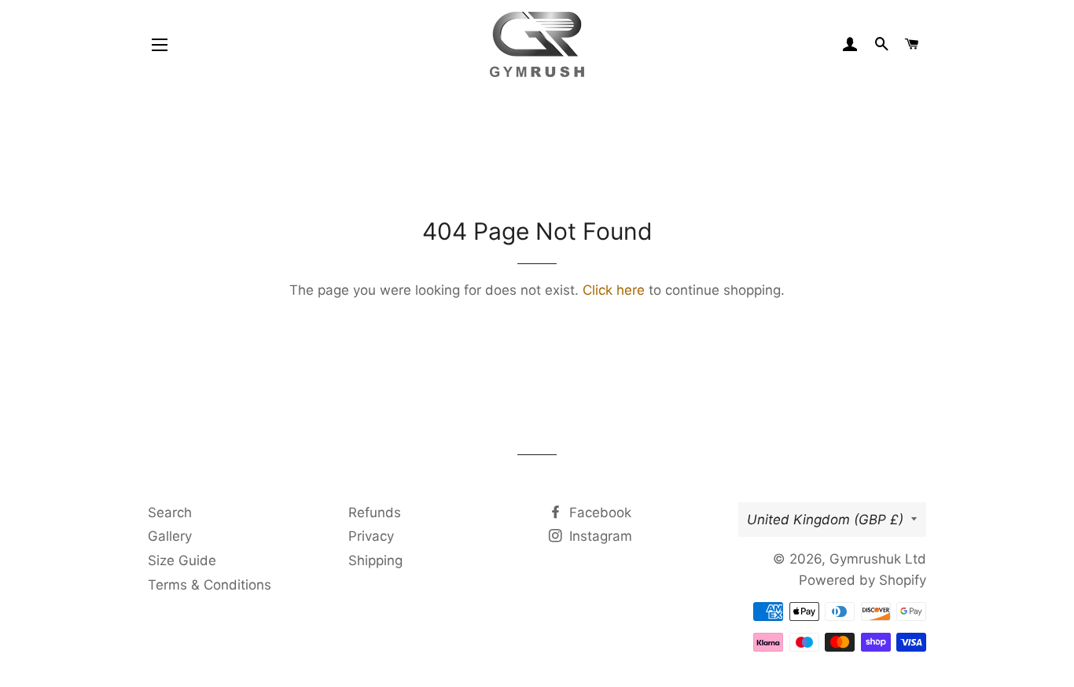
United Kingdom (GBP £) (825, 519)
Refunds (374, 512)
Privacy (371, 536)
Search (170, 512)
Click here (614, 290)
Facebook (598, 512)
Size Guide (182, 560)
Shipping (375, 560)
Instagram (598, 536)
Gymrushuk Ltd (877, 559)
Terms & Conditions (209, 585)
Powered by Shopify (862, 580)
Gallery (170, 536)
